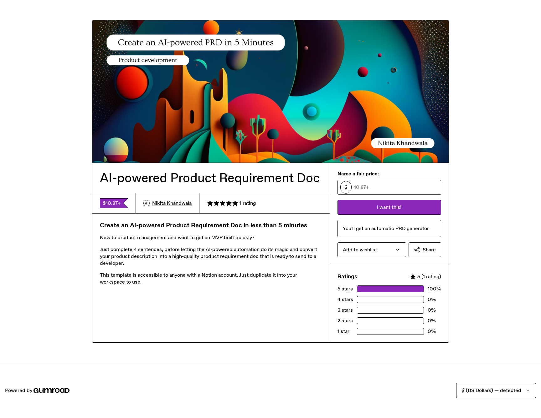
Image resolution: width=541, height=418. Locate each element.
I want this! (389, 207)
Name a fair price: (358, 174)
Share (429, 250)
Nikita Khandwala (172, 203)
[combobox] (371, 249)
